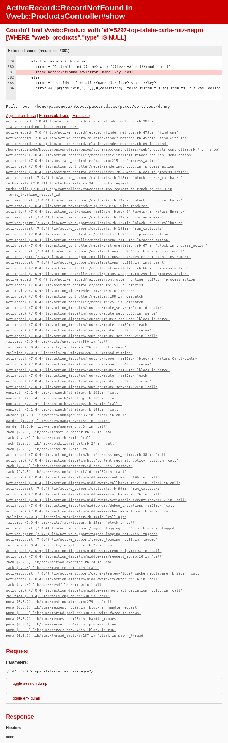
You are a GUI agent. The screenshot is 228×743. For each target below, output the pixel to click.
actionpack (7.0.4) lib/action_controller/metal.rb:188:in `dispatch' (75, 296)
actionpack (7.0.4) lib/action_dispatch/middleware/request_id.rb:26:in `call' (85, 557)
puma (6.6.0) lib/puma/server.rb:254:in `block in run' (61, 630)
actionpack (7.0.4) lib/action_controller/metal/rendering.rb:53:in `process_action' (91, 166)
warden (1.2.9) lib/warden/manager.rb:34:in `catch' (58, 421)
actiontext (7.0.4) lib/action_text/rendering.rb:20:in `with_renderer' (77, 206)
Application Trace (21, 115)
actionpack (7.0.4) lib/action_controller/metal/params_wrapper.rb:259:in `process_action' (97, 274)
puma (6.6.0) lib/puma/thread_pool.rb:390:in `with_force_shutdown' (73, 613)
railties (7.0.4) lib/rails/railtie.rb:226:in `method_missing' (69, 353)
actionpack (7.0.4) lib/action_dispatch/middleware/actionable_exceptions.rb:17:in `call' (96, 500)
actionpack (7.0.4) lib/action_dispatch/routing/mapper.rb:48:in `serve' (78, 364)
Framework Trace (54, 115)
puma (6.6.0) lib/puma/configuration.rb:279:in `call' (60, 602)
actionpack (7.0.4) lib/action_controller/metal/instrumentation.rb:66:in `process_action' (97, 268)
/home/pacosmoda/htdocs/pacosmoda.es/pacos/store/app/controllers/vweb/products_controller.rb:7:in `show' (113, 149)
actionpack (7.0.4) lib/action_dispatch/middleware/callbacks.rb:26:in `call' (84, 494)
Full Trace (81, 115)
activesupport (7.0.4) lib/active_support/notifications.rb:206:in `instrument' (86, 263)
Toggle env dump (25, 698)
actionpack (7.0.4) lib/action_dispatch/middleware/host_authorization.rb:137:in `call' (94, 590)
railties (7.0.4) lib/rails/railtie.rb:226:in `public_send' (66, 347)
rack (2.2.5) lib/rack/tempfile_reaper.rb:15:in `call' (61, 432)
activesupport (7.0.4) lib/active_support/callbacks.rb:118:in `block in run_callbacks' (94, 178)
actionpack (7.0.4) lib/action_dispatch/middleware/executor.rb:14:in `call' (83, 579)
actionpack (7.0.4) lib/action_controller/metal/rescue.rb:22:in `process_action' (88, 240)
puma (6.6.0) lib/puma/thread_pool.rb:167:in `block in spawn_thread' (75, 636)
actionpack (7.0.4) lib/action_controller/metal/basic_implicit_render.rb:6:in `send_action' (99, 155)
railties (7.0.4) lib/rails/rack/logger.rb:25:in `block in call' (71, 523)
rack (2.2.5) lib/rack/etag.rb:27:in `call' (49, 438)
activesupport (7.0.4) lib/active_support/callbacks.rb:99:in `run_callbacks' (84, 489)
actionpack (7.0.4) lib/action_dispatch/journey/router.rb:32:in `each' (77, 325)
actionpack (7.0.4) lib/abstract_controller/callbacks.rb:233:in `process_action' (88, 234)
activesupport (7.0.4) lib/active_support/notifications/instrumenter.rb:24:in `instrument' (98, 257)
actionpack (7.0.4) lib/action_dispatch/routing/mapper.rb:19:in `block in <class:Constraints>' (102, 359)
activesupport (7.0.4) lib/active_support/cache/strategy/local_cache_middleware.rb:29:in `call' (103, 573)
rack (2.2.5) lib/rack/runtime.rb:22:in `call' (52, 568)
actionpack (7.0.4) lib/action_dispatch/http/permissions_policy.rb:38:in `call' (87, 455)
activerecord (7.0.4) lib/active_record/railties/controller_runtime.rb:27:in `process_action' (101, 279)
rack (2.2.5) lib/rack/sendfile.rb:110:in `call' (55, 585)
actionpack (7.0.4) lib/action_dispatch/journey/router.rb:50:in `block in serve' (88, 319)
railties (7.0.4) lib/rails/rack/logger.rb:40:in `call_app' (66, 517)
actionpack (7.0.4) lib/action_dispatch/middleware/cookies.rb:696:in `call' (83, 477)
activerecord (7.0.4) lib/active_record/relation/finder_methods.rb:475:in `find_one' (92, 132)
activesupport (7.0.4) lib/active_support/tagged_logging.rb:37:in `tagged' (82, 534)
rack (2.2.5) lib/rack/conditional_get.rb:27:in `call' (61, 443)
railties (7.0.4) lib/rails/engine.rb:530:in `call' (58, 342)
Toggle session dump (29, 683)
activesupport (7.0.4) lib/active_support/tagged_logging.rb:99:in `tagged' (82, 540)
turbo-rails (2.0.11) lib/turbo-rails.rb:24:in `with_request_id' (71, 183)
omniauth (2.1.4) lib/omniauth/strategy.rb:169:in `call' (63, 398)
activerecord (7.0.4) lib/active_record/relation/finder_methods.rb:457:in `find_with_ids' (97, 138)
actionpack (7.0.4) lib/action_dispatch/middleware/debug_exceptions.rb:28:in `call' (91, 506)
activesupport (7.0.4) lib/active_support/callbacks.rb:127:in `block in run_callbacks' (94, 200)
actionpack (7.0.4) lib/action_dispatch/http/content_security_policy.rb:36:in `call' (92, 460)
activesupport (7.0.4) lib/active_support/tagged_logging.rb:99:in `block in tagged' (91, 528)
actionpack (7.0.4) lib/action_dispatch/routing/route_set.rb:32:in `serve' (82, 313)
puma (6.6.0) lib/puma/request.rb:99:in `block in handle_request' (72, 607)
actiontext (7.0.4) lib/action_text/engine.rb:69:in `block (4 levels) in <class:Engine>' (96, 212)
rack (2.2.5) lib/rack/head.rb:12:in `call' (49, 449)
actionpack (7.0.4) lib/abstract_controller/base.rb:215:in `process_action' (83, 161)
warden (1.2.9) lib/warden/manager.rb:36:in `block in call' (66, 415)
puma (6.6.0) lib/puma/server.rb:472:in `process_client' (63, 624)
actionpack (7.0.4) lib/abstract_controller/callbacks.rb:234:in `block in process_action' (97, 172)
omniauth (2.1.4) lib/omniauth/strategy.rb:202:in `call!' (64, 393)
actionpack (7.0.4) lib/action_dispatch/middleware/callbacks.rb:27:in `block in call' (93, 483)
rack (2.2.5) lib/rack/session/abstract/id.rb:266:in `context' (69, 466)
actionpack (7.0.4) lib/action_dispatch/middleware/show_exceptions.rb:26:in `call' (90, 511)
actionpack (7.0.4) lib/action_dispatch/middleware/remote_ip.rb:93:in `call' (84, 551)
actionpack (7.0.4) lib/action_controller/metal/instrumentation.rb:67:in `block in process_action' (107, 246)
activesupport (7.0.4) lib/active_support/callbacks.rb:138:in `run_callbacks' (85, 229)
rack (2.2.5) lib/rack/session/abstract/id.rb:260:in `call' (66, 472)
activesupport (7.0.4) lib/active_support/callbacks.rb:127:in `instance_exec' (85, 217)
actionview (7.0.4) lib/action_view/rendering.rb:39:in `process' (71, 291)
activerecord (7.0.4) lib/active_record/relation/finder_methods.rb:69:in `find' (87, 144)
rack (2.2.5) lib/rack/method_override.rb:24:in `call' (61, 562)
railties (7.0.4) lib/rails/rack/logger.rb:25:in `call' (62, 545)
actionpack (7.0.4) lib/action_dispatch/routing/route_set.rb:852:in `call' (82, 336)
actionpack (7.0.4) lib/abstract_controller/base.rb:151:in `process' (75, 285)
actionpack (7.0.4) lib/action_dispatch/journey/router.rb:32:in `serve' (78, 330)
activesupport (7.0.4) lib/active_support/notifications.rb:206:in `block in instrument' (95, 251)
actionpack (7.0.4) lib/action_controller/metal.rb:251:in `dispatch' (75, 302)
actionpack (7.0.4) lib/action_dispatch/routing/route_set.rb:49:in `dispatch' (85, 308)
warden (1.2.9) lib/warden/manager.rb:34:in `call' (57, 426)
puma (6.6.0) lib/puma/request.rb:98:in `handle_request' (63, 619)
